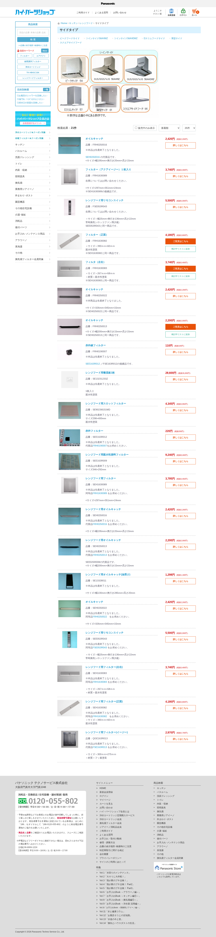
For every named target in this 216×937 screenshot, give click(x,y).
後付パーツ (21, 227)
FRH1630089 (100, 493)
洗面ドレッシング (24, 157)
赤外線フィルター (96, 345)
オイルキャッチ (94, 138)
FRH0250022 (100, 616)
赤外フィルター (94, 430)
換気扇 (18, 182)
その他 (18, 252)
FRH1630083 (100, 682)
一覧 (46, 90)
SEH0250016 (93, 157)
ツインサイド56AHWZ (97, 38)
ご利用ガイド (83, 12)
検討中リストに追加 (180, 249)
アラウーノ (21, 240)
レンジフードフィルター (33, 78)
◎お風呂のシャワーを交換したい (32, 95)
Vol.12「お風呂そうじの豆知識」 (116, 915)
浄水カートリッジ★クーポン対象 (30, 132)
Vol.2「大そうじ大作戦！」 (113, 876)
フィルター (24, 56)
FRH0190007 (100, 445)
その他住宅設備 (23, 208)
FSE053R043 (100, 647)
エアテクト (41, 56)
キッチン (20, 144)
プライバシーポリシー (111, 858)
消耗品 (18, 221)
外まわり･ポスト (24, 195)
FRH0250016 (100, 524)
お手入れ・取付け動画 (111, 838)
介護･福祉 (20, 214)
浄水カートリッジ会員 (111, 819)
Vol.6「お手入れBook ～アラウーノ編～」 (120, 892)
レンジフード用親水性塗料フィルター (107, 454)
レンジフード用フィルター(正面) (104, 701)
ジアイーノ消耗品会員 (111, 827)
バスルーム (21, 151)
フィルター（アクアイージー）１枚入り (108, 169)
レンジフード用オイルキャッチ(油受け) (108, 574)
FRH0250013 (100, 555)
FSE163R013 (100, 747)
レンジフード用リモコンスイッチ (105, 200)
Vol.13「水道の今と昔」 (111, 919)
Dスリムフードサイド (154, 38)
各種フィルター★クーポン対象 (29, 138)
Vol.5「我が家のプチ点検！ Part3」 (117, 888)
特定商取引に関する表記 (112, 850)
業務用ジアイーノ (24, 189)
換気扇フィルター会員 (111, 823)
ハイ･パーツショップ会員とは (114, 811)
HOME (103, 788)
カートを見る (106, 803)
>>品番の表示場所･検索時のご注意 (32, 45)
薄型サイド (176, 38)
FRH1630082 (100, 716)
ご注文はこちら (180, 241)
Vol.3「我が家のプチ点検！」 (114, 880)
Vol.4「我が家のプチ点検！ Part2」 (117, 884)
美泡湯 (18, 246)
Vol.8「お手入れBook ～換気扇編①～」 (119, 900)
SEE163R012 (93, 363)
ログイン (104, 796)
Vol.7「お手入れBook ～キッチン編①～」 (120, 896)
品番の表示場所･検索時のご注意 (115, 846)
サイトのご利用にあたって (113, 862)
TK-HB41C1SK (32, 72)
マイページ (105, 800)
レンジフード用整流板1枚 (100, 372)
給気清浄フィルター (32, 61)
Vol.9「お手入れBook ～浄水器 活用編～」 (121, 903)
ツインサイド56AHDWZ (126, 38)
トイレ (18, 163)
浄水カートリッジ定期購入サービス (117, 815)
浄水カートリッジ (32, 67)
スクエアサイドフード (71, 42)
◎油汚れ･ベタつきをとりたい (30, 99)
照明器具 (20, 176)
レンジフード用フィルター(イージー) (107, 732)
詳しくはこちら (180, 145)
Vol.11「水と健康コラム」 (112, 911)
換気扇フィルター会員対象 (29, 259)
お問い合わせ (119, 12)
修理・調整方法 (107, 842)
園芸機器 (20, 201)
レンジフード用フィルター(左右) (104, 667)
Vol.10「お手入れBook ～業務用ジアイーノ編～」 (120, 907)
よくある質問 (101, 12)
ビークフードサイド (70, 38)
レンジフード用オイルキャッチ (103, 509)
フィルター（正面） (97, 234)
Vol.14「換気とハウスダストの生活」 (118, 923)
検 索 (33, 39)
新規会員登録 (106, 792)
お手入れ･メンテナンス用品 (30, 233)
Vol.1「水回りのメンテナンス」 (115, 872)
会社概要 (104, 854)
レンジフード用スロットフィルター (106, 403)
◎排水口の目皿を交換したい (30, 103)
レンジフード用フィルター (101, 478)
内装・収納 (21, 170)
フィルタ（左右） (96, 262)
